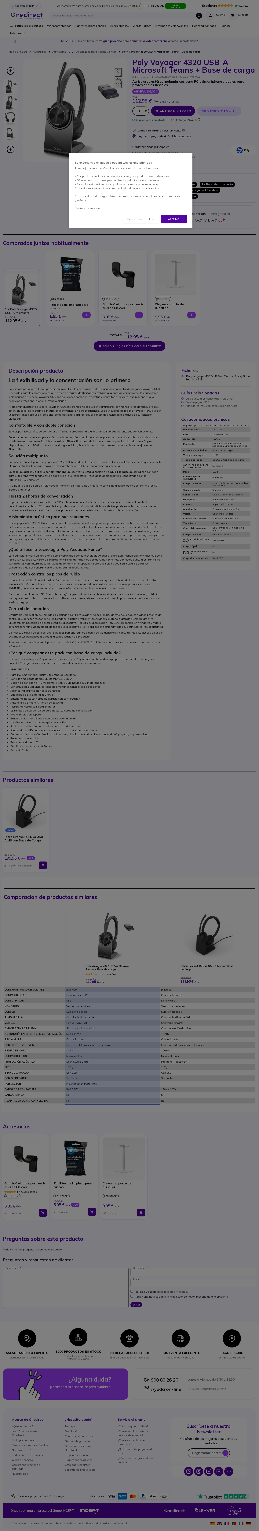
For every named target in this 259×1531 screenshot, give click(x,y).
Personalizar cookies (141, 219)
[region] (130, 190)
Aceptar (174, 219)
